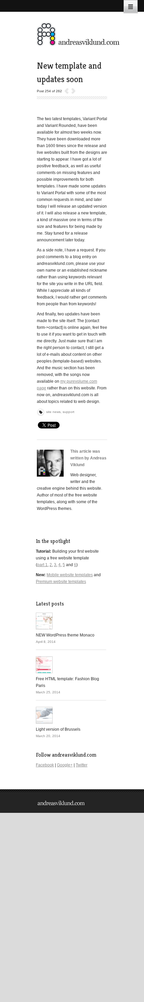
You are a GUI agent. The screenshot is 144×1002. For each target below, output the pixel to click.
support (68, 412)
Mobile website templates (70, 575)
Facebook (45, 765)
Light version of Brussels (58, 729)
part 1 (42, 564)
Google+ (65, 765)
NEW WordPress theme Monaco (65, 635)
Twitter (81, 765)
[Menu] (130, 6)
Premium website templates (61, 581)
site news (53, 412)
